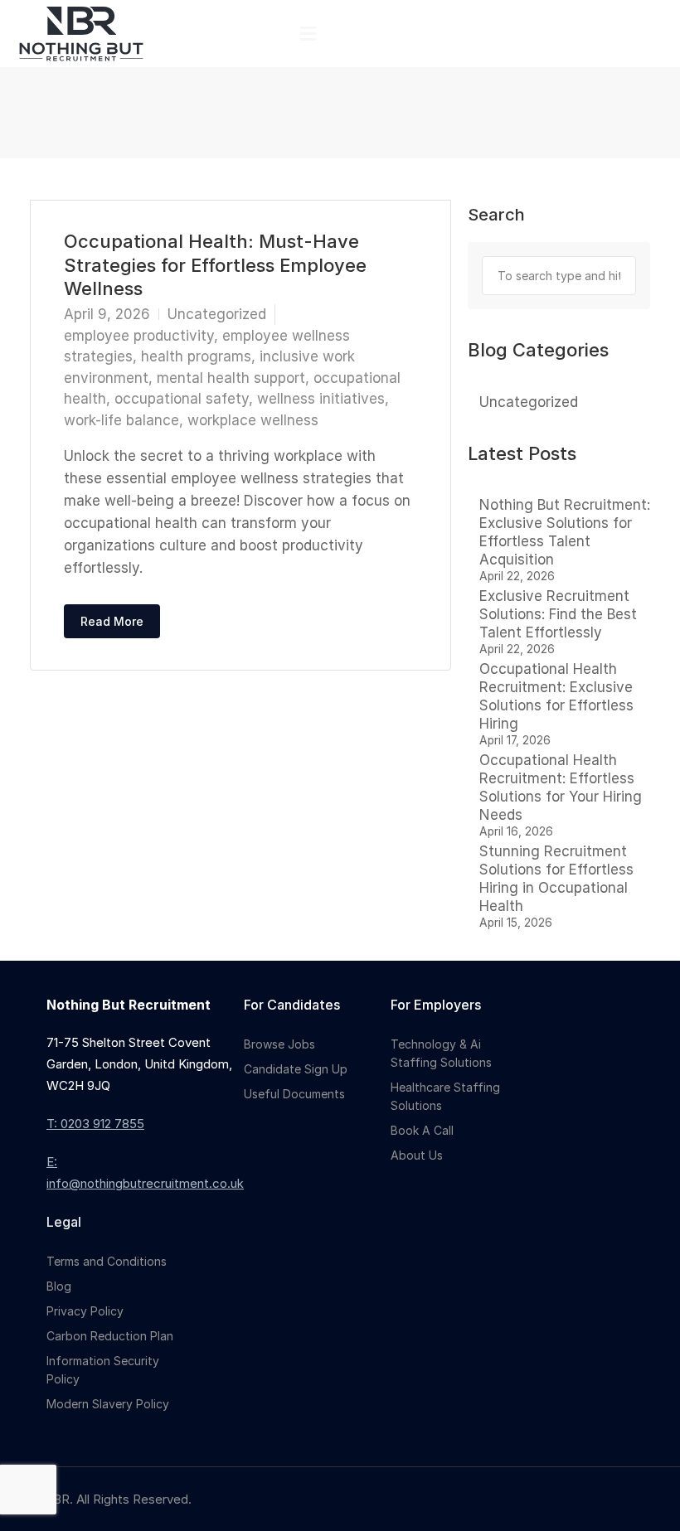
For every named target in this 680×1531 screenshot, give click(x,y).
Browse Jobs (279, 1044)
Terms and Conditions (106, 1261)
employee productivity (139, 335)
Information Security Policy (102, 1370)
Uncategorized (217, 314)
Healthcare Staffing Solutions (445, 1096)
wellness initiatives (321, 398)
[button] (307, 33)
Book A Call (422, 1130)
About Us (417, 1155)
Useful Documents (294, 1094)
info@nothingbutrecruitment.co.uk (145, 1183)
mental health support (231, 378)
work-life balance (121, 420)
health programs (196, 356)
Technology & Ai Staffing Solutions (441, 1053)
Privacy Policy (85, 1311)
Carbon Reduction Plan (109, 1336)
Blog (58, 1286)
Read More (111, 621)
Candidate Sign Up (295, 1069)
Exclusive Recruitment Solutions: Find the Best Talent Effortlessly (558, 614)
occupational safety (181, 398)
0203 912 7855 (102, 1123)
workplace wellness (252, 420)
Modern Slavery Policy (107, 1404)
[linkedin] (639, 1499)
